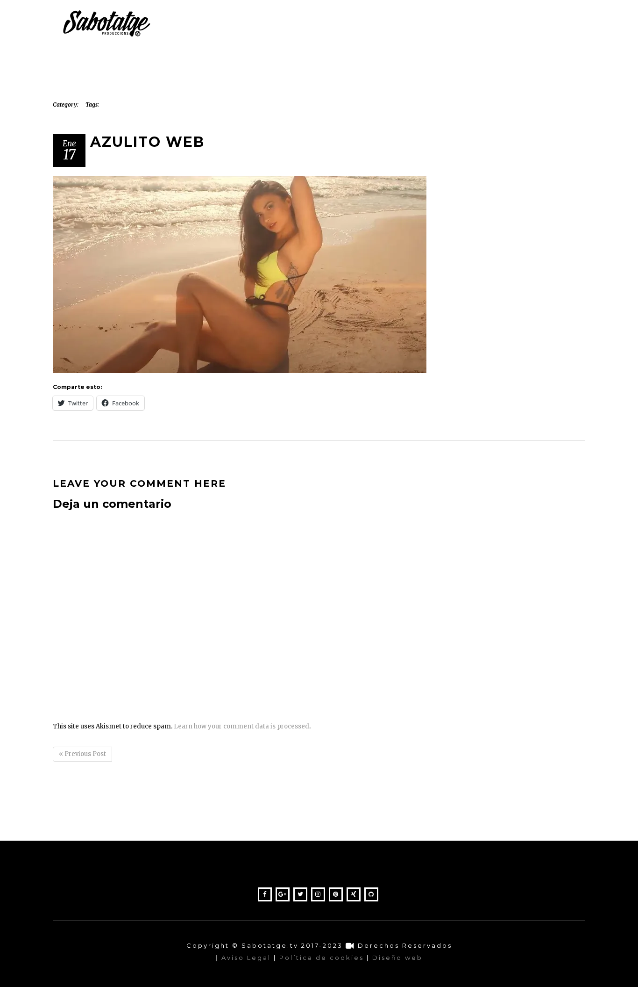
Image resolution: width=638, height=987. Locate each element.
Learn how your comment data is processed (241, 726)
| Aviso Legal (243, 957)
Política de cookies (321, 957)
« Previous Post (82, 754)
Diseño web (397, 957)
